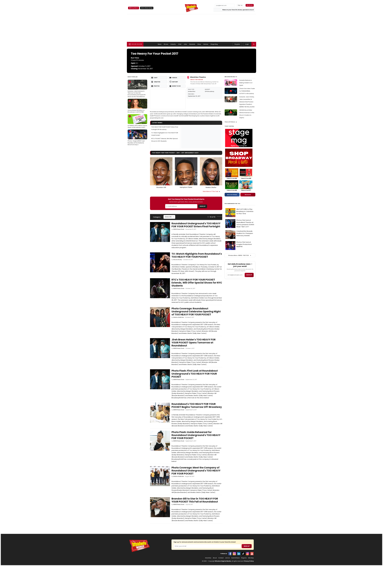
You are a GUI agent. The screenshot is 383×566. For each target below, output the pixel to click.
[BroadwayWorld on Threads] (247, 553)
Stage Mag (214, 44)
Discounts (248, 194)
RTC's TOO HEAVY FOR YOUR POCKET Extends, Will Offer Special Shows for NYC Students (197, 282)
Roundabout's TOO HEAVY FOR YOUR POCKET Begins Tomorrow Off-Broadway (197, 405)
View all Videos (230, 122)
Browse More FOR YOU (238, 255)
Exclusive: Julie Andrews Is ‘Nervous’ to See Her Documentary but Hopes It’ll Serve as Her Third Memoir (136, 89)
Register (237, 44)
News (159, 44)
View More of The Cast (210, 191)
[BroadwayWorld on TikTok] (243, 553)
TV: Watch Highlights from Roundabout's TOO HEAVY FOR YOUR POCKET (197, 255)
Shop (199, 44)
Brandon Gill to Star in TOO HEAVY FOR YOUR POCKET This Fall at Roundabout (195, 500)
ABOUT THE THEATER (196, 79)
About (215, 558)
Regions (244, 558)
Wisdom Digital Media (223, 561)
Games (205, 44)
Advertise (208, 558)
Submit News (235, 558)
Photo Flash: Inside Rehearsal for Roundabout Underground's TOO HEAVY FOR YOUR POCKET (196, 435)
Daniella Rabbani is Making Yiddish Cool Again (245, 82)
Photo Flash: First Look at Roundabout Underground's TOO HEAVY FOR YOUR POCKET (195, 373)
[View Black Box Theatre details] (167, 99)
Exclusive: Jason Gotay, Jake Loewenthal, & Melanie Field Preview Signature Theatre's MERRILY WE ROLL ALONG (246, 102)
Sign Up (202, 206)
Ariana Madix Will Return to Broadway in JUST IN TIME (136, 106)
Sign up (249, 275)
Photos (156, 86)
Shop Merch (134, 8)
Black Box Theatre (198, 77)
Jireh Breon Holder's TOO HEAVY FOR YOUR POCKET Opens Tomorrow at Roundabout (194, 342)
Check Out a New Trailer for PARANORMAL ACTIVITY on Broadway (247, 91)
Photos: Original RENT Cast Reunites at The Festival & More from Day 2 (136, 138)
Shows (166, 44)
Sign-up (240, 5)
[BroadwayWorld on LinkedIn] (239, 553)
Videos (174, 77)
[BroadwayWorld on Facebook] (230, 553)
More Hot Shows (232, 194)
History (175, 82)
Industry (173, 44)
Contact (221, 558)
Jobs (185, 44)
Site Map (251, 558)
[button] (253, 44)
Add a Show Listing (146, 8)
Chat (179, 44)
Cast (155, 77)
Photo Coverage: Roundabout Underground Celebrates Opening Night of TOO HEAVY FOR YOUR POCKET (196, 311)
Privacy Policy (249, 561)
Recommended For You (232, 203)
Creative (157, 82)
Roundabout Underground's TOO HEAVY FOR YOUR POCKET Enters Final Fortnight (196, 225)
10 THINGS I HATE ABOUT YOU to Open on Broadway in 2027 (137, 121)
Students (192, 44)
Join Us (227, 558)
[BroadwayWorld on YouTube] (252, 553)
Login (247, 44)
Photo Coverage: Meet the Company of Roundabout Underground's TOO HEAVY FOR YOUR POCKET (196, 470)
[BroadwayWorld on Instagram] (234, 553)
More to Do (176, 86)
